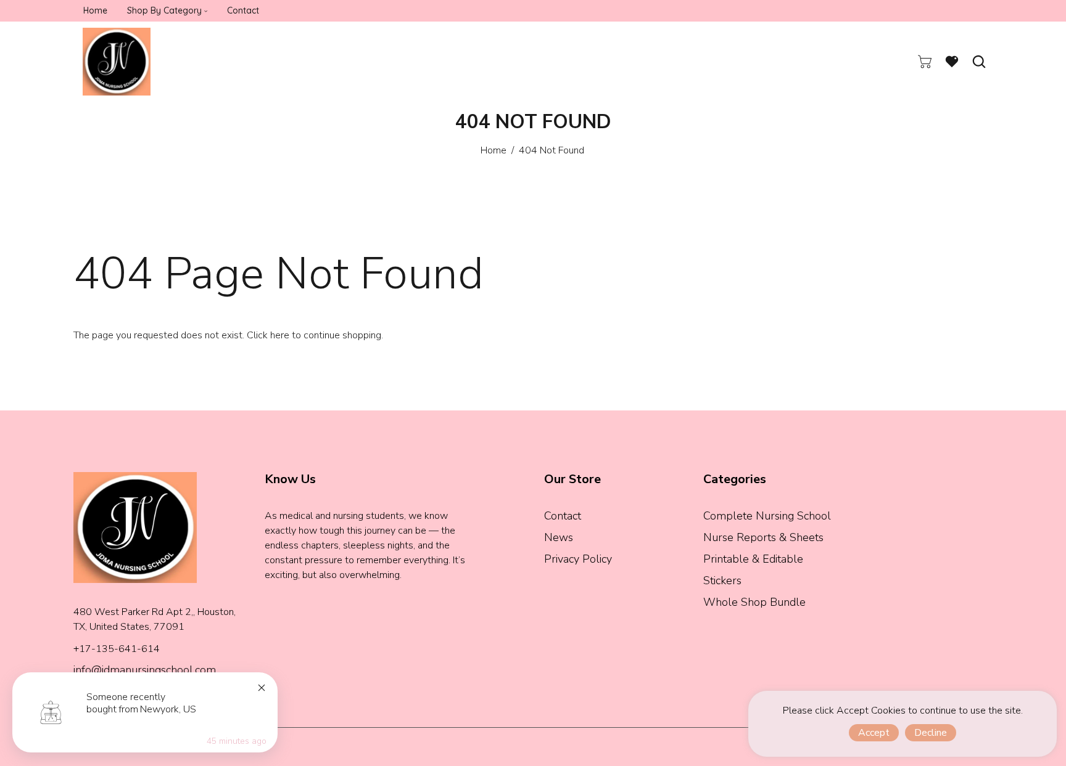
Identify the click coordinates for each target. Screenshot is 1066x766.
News (558, 537)
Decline (930, 733)
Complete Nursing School (767, 515)
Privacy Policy (578, 559)
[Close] (261, 687)
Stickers (722, 580)
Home (493, 150)
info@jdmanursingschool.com (144, 669)
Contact (562, 515)
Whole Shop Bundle (754, 602)
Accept (874, 733)
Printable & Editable (753, 559)
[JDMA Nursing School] (117, 61)
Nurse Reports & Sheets (763, 537)
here (279, 335)
